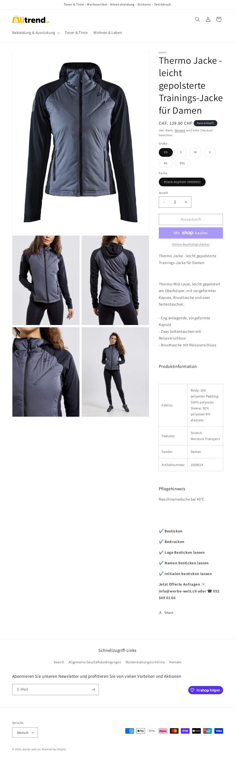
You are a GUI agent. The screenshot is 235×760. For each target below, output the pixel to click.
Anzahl (163, 193)
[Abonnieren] (93, 689)
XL (168, 164)
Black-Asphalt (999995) (185, 182)
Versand (180, 130)
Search (59, 662)
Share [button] (168, 612)
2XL (185, 164)
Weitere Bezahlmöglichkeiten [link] (191, 244)
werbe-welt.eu (31, 749)
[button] (35, 32)
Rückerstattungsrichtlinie (145, 662)
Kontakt (175, 662)
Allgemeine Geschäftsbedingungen (95, 662)
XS (168, 153)
